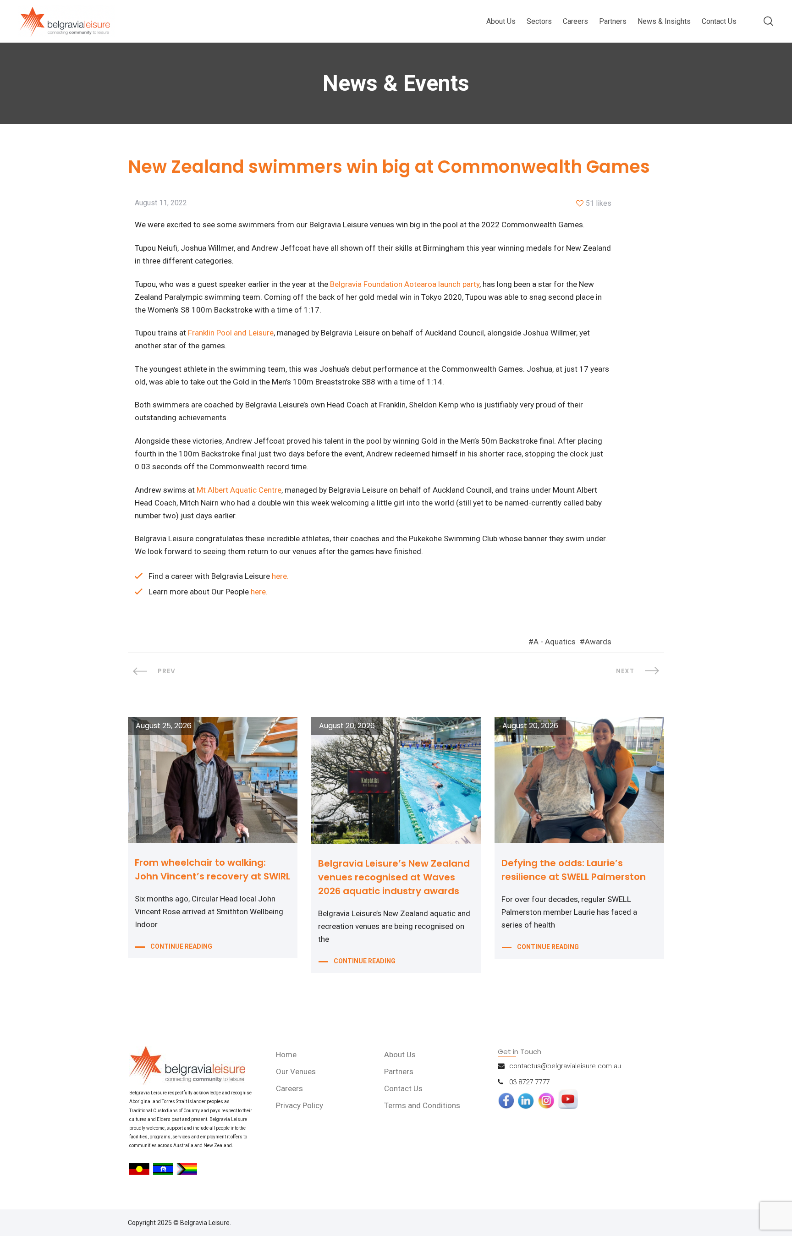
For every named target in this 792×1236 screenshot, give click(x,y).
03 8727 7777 (529, 1082)
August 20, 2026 (347, 726)
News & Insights (664, 21)
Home (286, 1054)
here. (280, 576)
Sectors (539, 21)
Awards (598, 641)
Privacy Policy (299, 1105)
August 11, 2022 (161, 203)
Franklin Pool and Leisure (231, 332)
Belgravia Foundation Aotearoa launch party (404, 284)
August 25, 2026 (164, 726)
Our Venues (296, 1071)
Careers (575, 21)
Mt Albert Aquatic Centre (239, 489)
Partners (613, 21)
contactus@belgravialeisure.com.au (565, 1066)
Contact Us (719, 21)
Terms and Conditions (422, 1105)
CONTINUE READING (181, 946)
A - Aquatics (555, 641)
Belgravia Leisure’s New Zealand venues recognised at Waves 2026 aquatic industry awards (394, 877)
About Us (501, 21)
